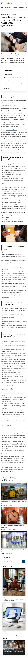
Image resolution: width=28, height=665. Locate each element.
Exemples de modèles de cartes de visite (13, 84)
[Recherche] (22, 3)
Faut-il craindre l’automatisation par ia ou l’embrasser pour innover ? (13, 599)
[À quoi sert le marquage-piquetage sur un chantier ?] (14, 491)
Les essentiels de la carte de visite (12, 80)
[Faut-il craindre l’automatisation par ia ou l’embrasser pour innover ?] (14, 582)
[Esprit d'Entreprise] (10, 3)
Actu (2, 553)
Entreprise (4, 505)
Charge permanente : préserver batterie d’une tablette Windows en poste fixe (12, 634)
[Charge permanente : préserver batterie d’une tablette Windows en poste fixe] (14, 616)
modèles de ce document (19, 186)
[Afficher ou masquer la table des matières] (19, 70)
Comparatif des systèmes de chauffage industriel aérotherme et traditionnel (13, 650)
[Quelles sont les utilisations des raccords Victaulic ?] (14, 540)
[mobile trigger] (2, 3)
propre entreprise (16, 139)
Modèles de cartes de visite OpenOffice (13, 77)
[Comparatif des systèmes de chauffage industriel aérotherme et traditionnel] (14, 647)
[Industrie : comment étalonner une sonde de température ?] (14, 515)
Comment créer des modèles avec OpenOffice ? (12, 87)
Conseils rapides (8, 74)
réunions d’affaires (11, 130)
